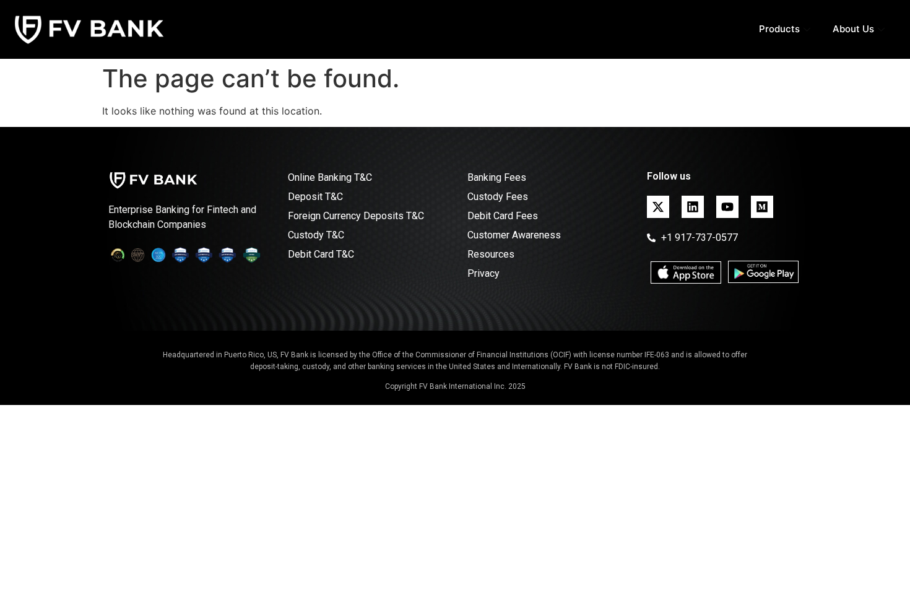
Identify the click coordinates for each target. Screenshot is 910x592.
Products (779, 29)
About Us (853, 29)
